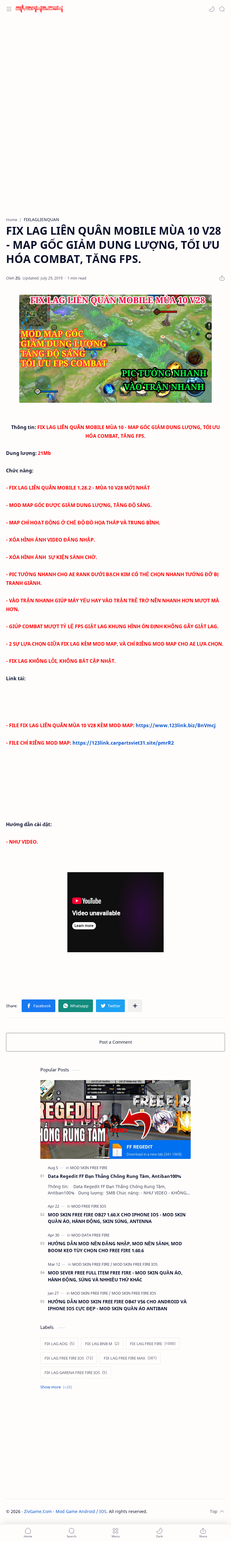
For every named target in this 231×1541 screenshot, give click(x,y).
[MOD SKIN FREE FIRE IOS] (135, 1264)
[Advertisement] (115, 66)
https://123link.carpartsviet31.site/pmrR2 (123, 743)
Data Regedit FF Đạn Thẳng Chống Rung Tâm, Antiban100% (114, 1176)
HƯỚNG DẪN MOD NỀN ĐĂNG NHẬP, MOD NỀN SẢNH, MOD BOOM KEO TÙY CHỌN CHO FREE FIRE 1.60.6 (115, 1246)
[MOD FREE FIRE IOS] (88, 1206)
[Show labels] (57, 1387)
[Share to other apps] (135, 1005)
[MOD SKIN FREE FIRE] (88, 1167)
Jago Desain (188, 1511)
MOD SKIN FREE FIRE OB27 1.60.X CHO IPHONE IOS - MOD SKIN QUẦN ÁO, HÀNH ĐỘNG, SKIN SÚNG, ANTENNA (117, 1218)
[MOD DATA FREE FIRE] (90, 1235)
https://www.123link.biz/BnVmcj (176, 725)
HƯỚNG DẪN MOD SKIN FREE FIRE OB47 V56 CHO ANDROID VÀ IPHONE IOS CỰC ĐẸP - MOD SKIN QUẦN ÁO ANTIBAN (117, 1305)
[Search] (221, 9)
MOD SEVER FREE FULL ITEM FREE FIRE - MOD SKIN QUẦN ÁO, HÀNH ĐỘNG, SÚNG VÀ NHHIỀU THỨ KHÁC (115, 1276)
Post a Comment (115, 1042)
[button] (211, 9)
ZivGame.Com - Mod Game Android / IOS (65, 1511)
